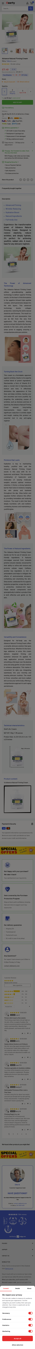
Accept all (17, 1338)
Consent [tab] (6, 1288)
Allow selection (17, 1345)
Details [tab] (17, 1288)
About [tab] (29, 1288)
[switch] (30, 1313)
